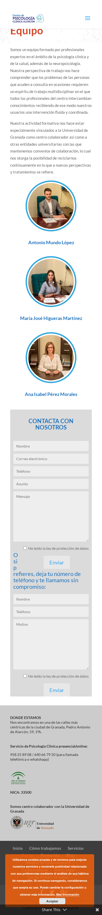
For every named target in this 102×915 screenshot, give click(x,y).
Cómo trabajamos (45, 848)
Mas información (67, 894)
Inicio (18, 848)
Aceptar (52, 901)
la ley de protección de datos (65, 548)
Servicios (76, 848)
